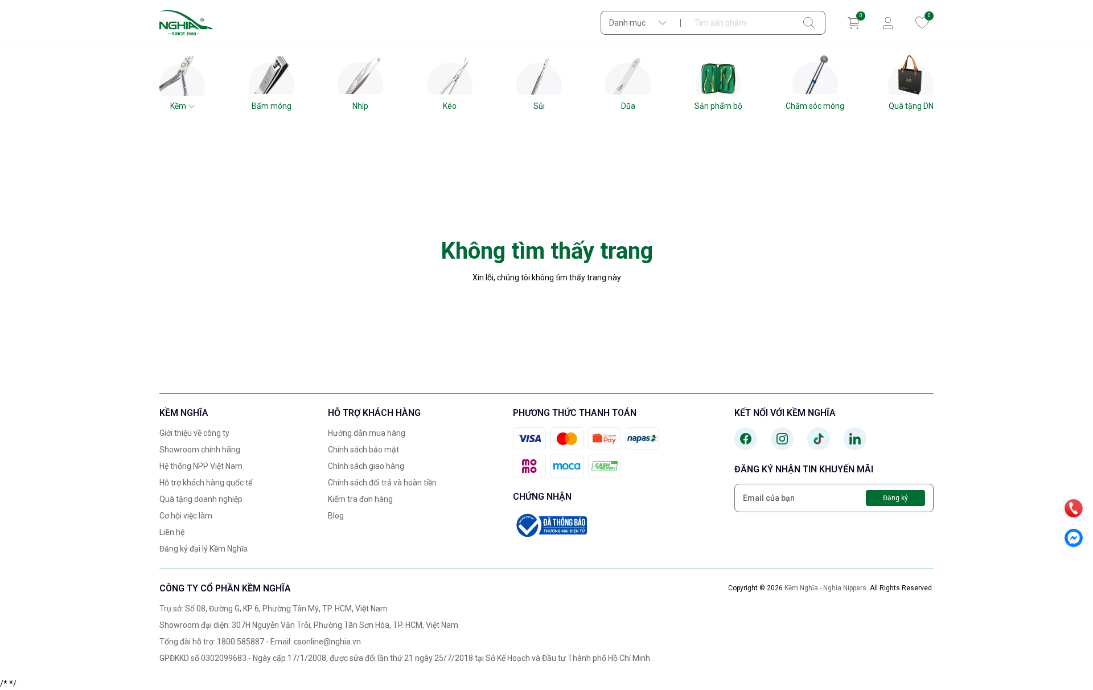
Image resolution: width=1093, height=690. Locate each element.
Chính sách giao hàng (366, 466)
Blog (336, 515)
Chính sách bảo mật (363, 449)
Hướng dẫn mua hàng (366, 433)
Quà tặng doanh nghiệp (201, 499)
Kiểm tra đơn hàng (360, 499)
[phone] (1074, 508)
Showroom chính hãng (199, 449)
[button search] (809, 22)
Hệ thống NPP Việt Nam (201, 466)
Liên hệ (171, 532)
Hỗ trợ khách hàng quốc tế (205, 482)
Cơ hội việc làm (185, 515)
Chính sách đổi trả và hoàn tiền (382, 482)
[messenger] (1074, 538)
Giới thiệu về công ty (194, 433)
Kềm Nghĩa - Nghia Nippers (825, 588)
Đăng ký (895, 498)
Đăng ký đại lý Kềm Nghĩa (203, 548)
